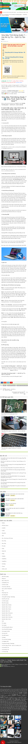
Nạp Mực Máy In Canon (6, 606)
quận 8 (24, 695)
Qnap (3, 548)
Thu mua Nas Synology (6, 639)
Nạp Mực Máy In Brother (6, 604)
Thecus (3, 566)
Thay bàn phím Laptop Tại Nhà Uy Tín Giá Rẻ (11, 448)
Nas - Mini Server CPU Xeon (7, 538)
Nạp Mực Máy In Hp (6, 611)
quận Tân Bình (22, 699)
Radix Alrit (4, 551)
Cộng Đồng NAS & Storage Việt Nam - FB (15, 52)
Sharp (3, 553)
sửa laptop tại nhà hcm (7, 148)
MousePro (4, 533)
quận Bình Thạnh (22, 697)
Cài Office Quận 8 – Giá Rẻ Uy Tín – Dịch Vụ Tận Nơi (9, 389)
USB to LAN (4, 568)
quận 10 (8, 697)
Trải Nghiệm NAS (5, 641)
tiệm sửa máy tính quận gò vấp (18, 706)
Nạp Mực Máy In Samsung (7, 617)
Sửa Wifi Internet (5, 635)
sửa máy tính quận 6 (11, 701)
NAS (3, 535)
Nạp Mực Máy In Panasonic (7, 613)
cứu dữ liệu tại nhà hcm (8, 170)
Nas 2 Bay (4, 540)
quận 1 (21, 693)
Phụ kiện (3, 545)
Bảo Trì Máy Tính (5, 580)
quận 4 (6, 695)
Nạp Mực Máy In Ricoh (6, 615)
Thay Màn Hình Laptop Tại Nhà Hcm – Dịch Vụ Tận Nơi (13, 431)
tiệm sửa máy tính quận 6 (21, 705)
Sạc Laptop (4, 625)
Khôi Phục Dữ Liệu (5, 598)
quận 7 (4, 385)
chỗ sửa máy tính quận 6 (5, 689)
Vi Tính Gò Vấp (5, 651)
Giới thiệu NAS (5, 594)
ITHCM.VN (16, 741)
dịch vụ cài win (8, 146)
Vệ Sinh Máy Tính (5, 647)
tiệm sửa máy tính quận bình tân (5, 706)
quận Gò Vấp (12, 699)
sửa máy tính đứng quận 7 (22, 385)
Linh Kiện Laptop (5, 600)
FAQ (3, 590)
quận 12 (16, 697)
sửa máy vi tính (13, 705)
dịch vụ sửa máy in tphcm (11, 361)
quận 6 (15, 695)
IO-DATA (3, 528)
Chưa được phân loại (6, 586)
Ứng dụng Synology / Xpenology (8, 643)
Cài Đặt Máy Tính (7, 14)
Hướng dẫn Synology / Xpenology (8, 596)
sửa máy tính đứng (11, 385)
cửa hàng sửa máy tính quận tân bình (10, 693)
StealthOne (4, 558)
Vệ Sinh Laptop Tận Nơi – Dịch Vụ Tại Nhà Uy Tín (11, 645)
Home (2, 14)
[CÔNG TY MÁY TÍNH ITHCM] (14, 5)
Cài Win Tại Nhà (5, 584)
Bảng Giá (4, 578)
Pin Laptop (4, 623)
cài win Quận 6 (16, 690)
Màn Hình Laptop (5, 602)
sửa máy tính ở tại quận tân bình (14, 703)
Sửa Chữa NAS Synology (7, 629)
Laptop (3, 530)
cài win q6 (11, 690)
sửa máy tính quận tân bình (16, 702)
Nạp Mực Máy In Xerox (6, 619)
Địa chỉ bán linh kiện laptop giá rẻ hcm (9, 413)
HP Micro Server (5, 525)
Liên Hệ (18, 368)
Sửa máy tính (4, 633)
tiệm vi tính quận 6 (17, 707)
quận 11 (12, 697)
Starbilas (3, 556)
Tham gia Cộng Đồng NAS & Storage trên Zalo (14, 58)
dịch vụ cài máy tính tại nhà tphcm (19, 146)
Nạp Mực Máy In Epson (6, 608)
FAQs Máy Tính (5, 592)
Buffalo (3, 522)
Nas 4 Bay (4, 543)
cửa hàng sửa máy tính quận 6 (9, 691)
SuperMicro (4, 561)
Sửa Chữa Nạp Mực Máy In (7, 627)
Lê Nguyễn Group (20, 367)
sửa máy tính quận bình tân (20, 701)
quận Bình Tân (4, 699)
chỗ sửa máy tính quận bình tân (16, 689)
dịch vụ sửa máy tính (10, 169)
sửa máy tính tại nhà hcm (9, 103)
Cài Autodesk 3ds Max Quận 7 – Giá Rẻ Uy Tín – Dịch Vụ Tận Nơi (18, 393)
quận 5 (10, 695)
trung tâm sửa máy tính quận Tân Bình (16, 708)
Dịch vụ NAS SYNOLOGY (7, 588)
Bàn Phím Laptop (5, 576)
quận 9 (2, 697)
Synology (4, 563)
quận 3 (3, 695)
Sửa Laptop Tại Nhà (6, 631)
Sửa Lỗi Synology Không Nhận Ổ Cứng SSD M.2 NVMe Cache (13, 467)
